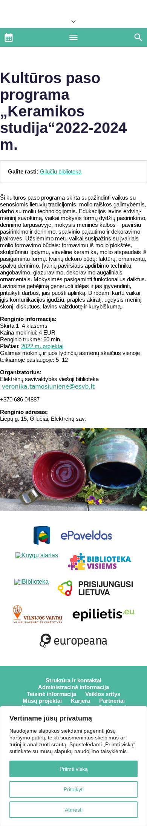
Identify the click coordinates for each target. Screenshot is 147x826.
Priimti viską (74, 769)
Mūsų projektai (42, 700)
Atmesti (74, 810)
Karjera (80, 700)
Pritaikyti (74, 789)
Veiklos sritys (102, 694)
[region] (73, 766)
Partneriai (112, 700)
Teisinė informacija (51, 694)
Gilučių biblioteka (60, 171)
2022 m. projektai (42, 346)
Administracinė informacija (73, 687)
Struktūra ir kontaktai (73, 680)
